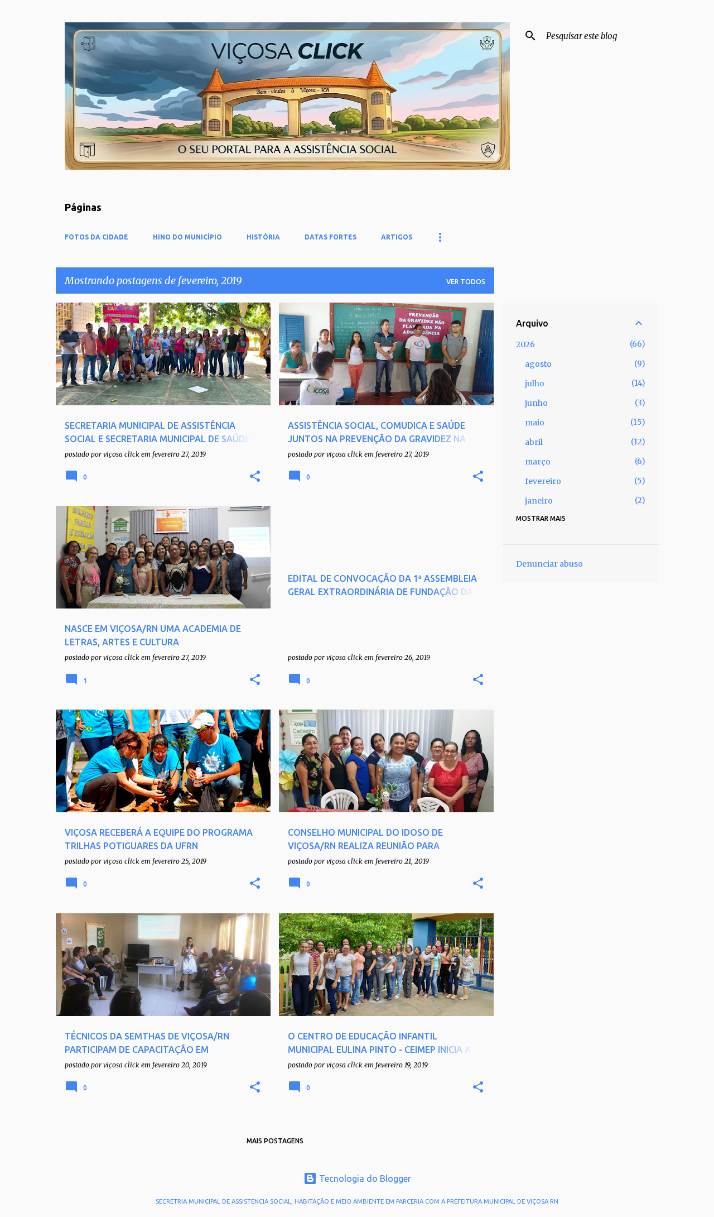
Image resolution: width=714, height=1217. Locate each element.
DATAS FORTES (330, 237)
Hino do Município (187, 237)
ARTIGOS (396, 237)
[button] (255, 477)
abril (534, 442)
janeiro (539, 501)
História (263, 237)
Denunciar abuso (549, 564)
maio (534, 423)
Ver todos (465, 281)
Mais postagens (275, 1140)
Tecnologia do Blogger (364, 1178)
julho (534, 383)
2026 (525, 344)
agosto (538, 364)
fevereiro (543, 481)
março (538, 462)
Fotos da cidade (96, 237)
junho (536, 403)
